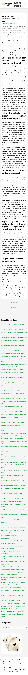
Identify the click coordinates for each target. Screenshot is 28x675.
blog (4, 23)
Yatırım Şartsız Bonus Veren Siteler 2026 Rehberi (14, 462)
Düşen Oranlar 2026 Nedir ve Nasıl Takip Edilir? (13, 356)
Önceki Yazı (14, 302)
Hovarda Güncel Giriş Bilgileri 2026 (10, 390)
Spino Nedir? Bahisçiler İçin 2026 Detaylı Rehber (14, 436)
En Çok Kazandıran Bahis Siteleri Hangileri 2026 (13, 367)
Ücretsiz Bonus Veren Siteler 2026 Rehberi (12, 525)
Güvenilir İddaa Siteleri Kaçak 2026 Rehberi (12, 422)
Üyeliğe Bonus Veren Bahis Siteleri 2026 (11, 411)
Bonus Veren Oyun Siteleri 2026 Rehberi (11, 501)
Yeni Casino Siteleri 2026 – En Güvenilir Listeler (13, 364)
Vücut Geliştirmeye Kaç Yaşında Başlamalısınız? (13, 566)
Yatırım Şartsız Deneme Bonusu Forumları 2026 (13, 414)
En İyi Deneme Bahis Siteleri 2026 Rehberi (12, 438)
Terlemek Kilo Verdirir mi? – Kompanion (11, 600)
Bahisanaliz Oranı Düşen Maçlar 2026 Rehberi (13, 388)
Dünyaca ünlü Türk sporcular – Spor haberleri (13, 603)
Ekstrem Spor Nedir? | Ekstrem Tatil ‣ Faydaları (13, 611)
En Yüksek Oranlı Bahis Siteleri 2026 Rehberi (13, 485)
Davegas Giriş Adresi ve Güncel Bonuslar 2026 (13, 329)
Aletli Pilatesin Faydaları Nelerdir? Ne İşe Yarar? (13, 587)
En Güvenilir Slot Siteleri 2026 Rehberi (11, 425)
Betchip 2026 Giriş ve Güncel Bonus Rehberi (12, 353)
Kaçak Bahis (17, 4)
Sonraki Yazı (14, 307)
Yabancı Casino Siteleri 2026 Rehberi (11, 350)
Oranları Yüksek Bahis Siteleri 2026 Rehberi (12, 369)
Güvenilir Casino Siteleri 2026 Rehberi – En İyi (13, 498)
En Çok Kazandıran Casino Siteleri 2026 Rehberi (13, 398)
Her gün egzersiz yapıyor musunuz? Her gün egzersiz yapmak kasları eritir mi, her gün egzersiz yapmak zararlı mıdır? (12, 572)
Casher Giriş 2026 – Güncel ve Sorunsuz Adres (13, 527)
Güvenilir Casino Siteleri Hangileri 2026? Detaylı (13, 433)
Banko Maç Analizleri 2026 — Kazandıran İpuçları (14, 337)
